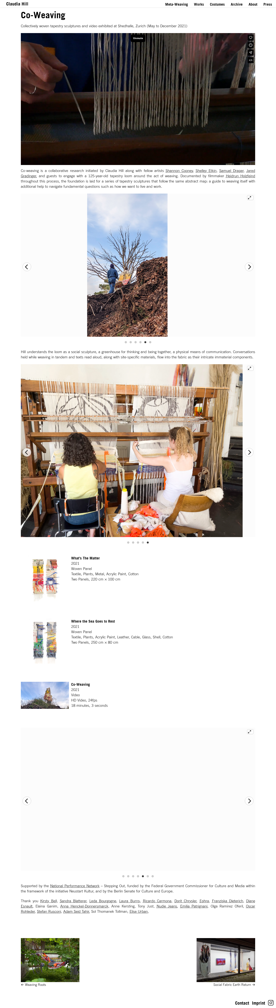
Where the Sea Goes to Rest (93, 621)
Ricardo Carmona (157, 901)
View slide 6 (150, 342)
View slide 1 (126, 342)
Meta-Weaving (176, 4)
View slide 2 (131, 342)
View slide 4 (140, 342)
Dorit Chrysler (185, 901)
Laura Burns (129, 901)
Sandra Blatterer (73, 901)
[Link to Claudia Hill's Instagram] (271, 1004)
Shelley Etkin (206, 170)
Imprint (258, 1003)
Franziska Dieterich (227, 901)
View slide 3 (135, 342)
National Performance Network (75, 886)
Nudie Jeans (167, 906)
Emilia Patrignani (193, 906)
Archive (237, 4)
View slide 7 (153, 876)
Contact (242, 1003)
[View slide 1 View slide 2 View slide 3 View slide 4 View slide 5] (138, 452)
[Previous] (27, 267)
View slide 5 (145, 342)
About (253, 4)
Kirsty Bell (48, 901)
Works (199, 4)
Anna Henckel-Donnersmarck (84, 906)
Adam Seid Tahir (76, 911)
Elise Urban (139, 911)
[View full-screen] (250, 197)
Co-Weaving (80, 684)
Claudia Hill (17, 4)
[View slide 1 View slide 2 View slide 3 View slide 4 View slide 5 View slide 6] (138, 267)
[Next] (249, 267)
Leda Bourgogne (102, 901)
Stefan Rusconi (49, 911)
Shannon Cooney (179, 170)
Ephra (204, 901)
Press (267, 4)
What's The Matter (85, 558)
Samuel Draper (231, 170)
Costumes (217, 4)
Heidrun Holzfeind (240, 176)
